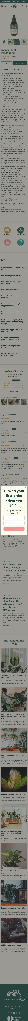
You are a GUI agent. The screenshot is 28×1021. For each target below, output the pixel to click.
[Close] (25, 488)
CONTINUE (14, 529)
